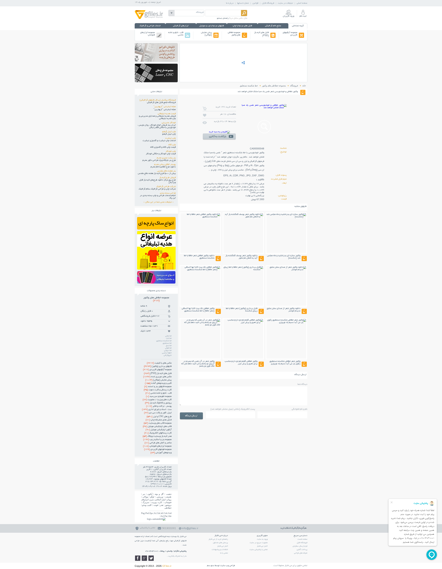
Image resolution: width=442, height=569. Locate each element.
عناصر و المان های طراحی (158, 443)
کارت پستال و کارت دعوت (158, 390)
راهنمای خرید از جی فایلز (218, 539)
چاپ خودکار (171, 151)
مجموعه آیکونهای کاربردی (290, 33)
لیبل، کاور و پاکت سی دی (158, 413)
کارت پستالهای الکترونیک (158, 433)
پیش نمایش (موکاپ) (206, 33)
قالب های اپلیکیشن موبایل (157, 426)
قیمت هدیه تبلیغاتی (167, 114)
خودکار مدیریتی (169, 123)
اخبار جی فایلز (262, 546)
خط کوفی (168, 348)
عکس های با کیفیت (159, 363)
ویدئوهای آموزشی (161, 453)
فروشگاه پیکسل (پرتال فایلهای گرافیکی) (158, 100)
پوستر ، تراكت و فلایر (159, 406)
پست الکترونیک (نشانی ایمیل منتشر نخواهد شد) (232, 409)
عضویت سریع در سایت (259, 543)
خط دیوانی (168, 351)
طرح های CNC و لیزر (159, 416)
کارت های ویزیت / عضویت (157, 400)
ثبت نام (303, 16)
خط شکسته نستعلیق (164, 341)
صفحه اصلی (302, 3)
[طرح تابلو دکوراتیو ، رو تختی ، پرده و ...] (156, 60)
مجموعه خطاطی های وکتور (234, 33)
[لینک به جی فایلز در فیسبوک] (138, 558)
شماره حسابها (243, 3)
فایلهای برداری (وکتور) (158, 366)
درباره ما (230, 3)
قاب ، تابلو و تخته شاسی (175, 33)
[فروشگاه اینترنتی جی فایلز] (149, 18)
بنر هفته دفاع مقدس (166, 171)
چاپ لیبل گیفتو (169, 132)
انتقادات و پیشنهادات (220, 550)
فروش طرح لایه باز (167, 177)
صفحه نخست (302, 539)
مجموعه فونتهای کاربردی (158, 449)
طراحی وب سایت (227, 566)
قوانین (255, 3)
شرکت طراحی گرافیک (166, 186)
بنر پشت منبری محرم (166, 158)
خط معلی (168, 336)
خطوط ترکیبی (167, 353)
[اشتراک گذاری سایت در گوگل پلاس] (144, 558)
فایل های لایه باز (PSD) (261, 34)
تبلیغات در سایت (285, 3)
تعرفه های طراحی (300, 553)
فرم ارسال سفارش (299, 546)
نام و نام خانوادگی (299, 409)
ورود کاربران (288, 16)
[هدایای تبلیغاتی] (156, 277)
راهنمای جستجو (223, 18)
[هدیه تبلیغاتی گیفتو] (156, 268)
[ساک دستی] (156, 228)
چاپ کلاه (172, 145)
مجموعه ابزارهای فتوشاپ (147, 33)
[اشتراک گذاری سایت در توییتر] (151, 558)
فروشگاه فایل (268, 3)
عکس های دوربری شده (157, 377)
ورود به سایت (262, 539)
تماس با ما (224, 553)
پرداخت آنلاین (302, 550)
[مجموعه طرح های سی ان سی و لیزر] (156, 81)
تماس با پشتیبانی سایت (258, 550)
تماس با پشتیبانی (147, 528)
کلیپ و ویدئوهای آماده (158, 383)
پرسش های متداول (220, 543)
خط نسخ (169, 346)
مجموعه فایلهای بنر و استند (158, 386)
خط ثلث (169, 338)
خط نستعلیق (167, 343)
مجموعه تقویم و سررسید (159, 396)
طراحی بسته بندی (168, 193)
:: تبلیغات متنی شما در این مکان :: (159, 202)
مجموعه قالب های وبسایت (158, 423)
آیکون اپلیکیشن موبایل (159, 430)
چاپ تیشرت (170, 138)
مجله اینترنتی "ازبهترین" (164, 107)
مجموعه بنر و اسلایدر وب (157, 439)
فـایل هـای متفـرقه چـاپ (159, 420)
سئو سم (210, 566)
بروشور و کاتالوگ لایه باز (158, 403)
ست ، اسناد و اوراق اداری (157, 409)
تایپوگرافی (168, 355)
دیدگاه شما (302, 384)
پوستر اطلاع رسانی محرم (165, 164)
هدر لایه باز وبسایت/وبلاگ (157, 436)
